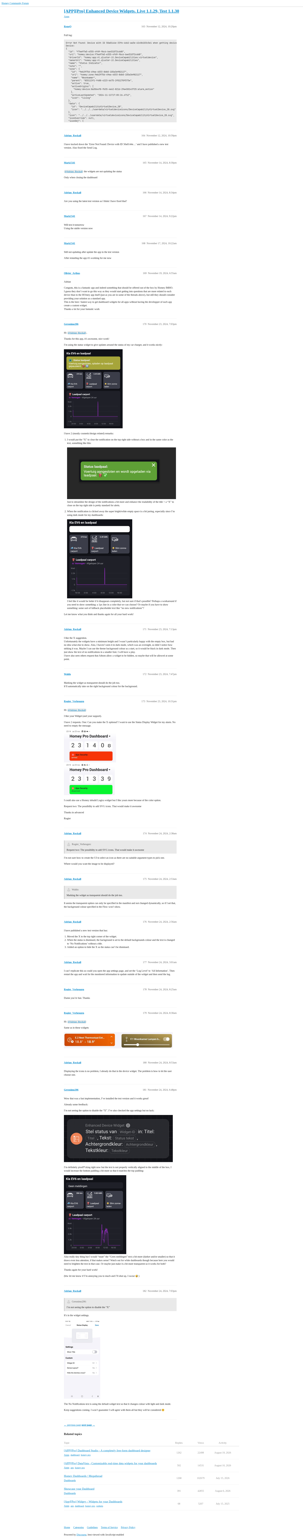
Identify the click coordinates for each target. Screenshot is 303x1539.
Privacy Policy (128, 1527)
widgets (99, 1506)
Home (67, 1527)
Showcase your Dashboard (79, 1488)
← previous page (72, 1425)
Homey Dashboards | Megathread (83, 1476)
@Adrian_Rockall (74, 171)
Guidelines (92, 1527)
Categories (78, 1527)
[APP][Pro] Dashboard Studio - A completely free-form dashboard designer (107, 1450)
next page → (88, 1425)
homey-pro (86, 1455)
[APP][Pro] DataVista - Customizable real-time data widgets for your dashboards (110, 1463)
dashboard (75, 1455)
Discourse (81, 1534)
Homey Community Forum (15, 3)
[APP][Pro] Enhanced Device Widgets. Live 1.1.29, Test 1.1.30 (121, 11)
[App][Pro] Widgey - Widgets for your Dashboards (93, 1501)
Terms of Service (109, 1527)
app (72, 1468)
